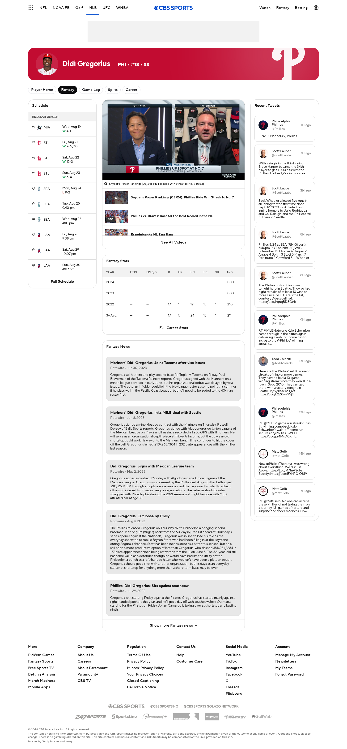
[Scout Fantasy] (235, 716)
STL (46, 143)
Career (131, 89)
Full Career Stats (173, 327)
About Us (85, 655)
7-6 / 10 (70, 145)
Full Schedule (62, 281)
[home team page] (39, 127)
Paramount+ (87, 674)
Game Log (91, 89)
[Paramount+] (155, 715)
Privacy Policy (138, 661)
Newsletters (285, 661)
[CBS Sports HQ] (164, 705)
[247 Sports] (90, 715)
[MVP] (212, 714)
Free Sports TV (41, 668)
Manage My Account (292, 655)
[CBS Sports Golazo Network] (211, 705)
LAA (46, 235)
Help (180, 655)
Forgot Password (289, 674)
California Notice (141, 682)
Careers (84, 661)
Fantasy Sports (40, 661)
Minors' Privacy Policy (145, 668)
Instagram (234, 668)
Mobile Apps (39, 687)
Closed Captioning (143, 676)
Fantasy (67, 89)
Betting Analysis (41, 674)
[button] (31, 7)
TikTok (231, 661)
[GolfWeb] (262, 716)
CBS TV (84, 680)
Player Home (42, 89)
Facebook (234, 674)
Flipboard (234, 693)
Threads (232, 687)
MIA (47, 127)
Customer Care (189, 661)
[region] (173, 140)
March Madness (41, 680)
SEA (46, 189)
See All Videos (173, 242)
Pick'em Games (41, 655)
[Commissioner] (186, 715)
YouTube (233, 655)
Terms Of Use (139, 655)
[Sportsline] (124, 716)
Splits (113, 89)
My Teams (283, 668)
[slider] (173, 166)
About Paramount (92, 668)
